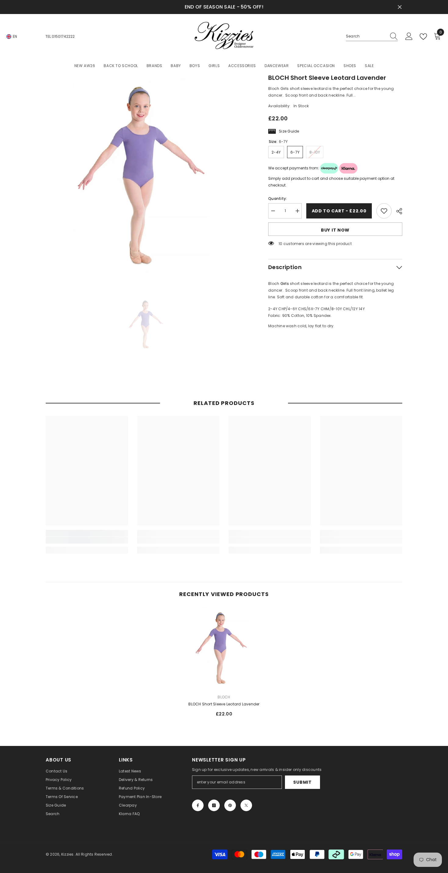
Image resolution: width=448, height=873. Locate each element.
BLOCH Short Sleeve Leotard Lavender (223, 704)
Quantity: (277, 198)
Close (399, 7)
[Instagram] (214, 805)
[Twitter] (246, 805)
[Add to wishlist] (384, 210)
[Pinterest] (230, 805)
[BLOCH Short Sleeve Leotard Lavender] (224, 648)
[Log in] (409, 36)
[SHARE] (397, 211)
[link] (87, 540)
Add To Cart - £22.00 (339, 211)
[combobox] (366, 36)
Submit (302, 782)
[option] (148, 175)
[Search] (372, 36)
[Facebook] (198, 805)
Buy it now (335, 230)
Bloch (224, 697)
